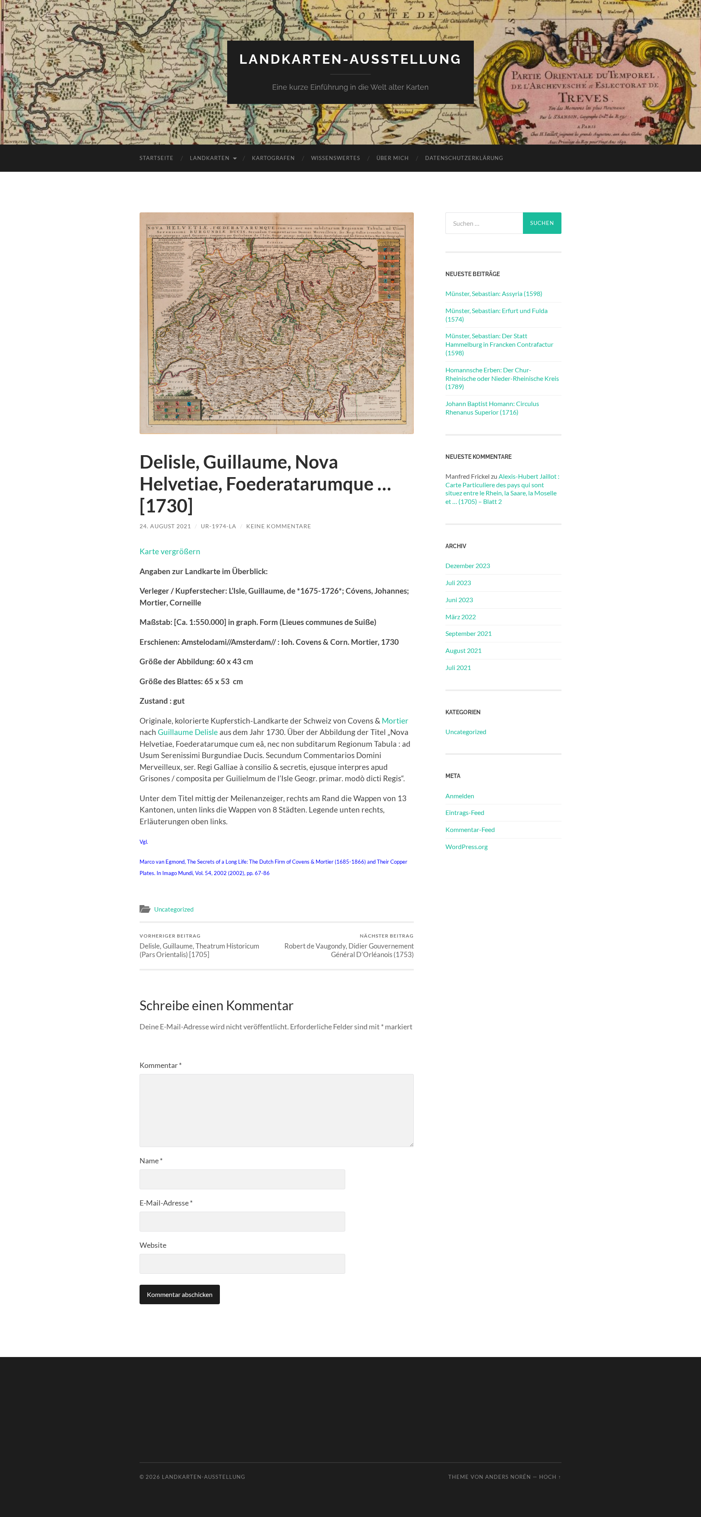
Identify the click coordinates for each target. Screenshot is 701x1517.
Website (153, 1244)
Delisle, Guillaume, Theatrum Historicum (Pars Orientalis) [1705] (199, 946)
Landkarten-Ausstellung (350, 59)
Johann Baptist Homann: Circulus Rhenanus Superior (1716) (492, 408)
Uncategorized (174, 909)
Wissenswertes (335, 158)
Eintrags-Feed (464, 812)
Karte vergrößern (170, 551)
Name (151, 1160)
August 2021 (463, 650)
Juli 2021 (458, 667)
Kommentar (161, 1065)
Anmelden (459, 796)
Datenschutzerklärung (464, 158)
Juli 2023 (458, 582)
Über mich (392, 158)
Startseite (157, 158)
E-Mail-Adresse (166, 1202)
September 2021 (468, 633)
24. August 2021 (165, 526)
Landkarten (210, 158)
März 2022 (460, 616)
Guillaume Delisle (188, 732)
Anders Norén (508, 1477)
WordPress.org (466, 846)
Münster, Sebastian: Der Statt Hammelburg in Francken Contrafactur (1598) (499, 344)
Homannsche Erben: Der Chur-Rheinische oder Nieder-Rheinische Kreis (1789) (502, 378)
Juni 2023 (459, 599)
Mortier (395, 720)
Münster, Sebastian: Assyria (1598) (493, 293)
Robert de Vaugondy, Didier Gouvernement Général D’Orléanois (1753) (349, 946)
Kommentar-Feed (470, 829)
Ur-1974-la (219, 526)
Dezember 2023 (467, 565)
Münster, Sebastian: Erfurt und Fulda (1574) (496, 315)
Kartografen (273, 158)
